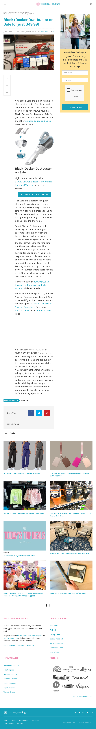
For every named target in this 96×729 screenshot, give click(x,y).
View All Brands (9, 692)
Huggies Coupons (10, 674)
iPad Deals (54, 625)
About (6, 721)
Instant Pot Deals (56, 639)
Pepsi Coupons (9, 687)
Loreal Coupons (10, 683)
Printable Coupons (35, 635)
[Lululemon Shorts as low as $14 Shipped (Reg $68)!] (25, 495)
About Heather (9, 645)
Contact (13, 721)
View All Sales (55, 652)
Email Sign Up (23, 721)
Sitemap (20, 723)
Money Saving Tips (11, 638)
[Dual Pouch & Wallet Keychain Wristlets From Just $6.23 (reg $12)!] (71, 455)
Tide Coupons (9, 670)
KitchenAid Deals (56, 643)
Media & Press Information (82, 696)
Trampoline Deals (56, 648)
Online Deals (13, 12)
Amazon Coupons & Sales (38, 120)
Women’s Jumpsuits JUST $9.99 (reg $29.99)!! (22, 473)
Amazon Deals (22, 310)
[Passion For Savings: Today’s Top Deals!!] (25, 536)
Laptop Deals (55, 634)
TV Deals (53, 630)
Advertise (30, 645)
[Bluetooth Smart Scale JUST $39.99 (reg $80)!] (71, 575)
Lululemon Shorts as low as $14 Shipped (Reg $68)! (24, 513)
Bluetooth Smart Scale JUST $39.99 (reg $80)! (68, 593)
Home (5, 12)
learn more (44, 32)
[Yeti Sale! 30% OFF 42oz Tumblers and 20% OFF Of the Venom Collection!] (71, 495)
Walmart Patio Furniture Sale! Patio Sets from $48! (69, 553)
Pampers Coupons (11, 679)
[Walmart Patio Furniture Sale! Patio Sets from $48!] (71, 536)
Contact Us (21, 645)
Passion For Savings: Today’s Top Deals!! (19, 556)
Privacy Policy (9, 723)
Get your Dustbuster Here (34, 194)
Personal (7, 552)
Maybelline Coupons (11, 665)
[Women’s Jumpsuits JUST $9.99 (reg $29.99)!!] (25, 455)
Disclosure (35, 721)
